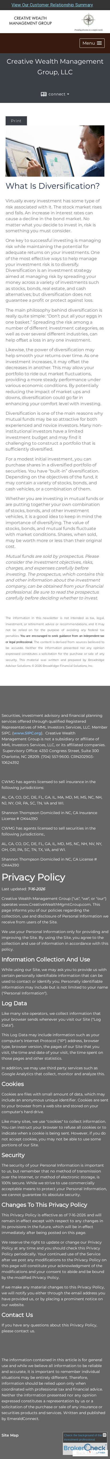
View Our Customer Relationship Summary (52, 4)
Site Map (10, 1435)
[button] (92, 43)
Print (16, 120)
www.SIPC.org (27, 733)
